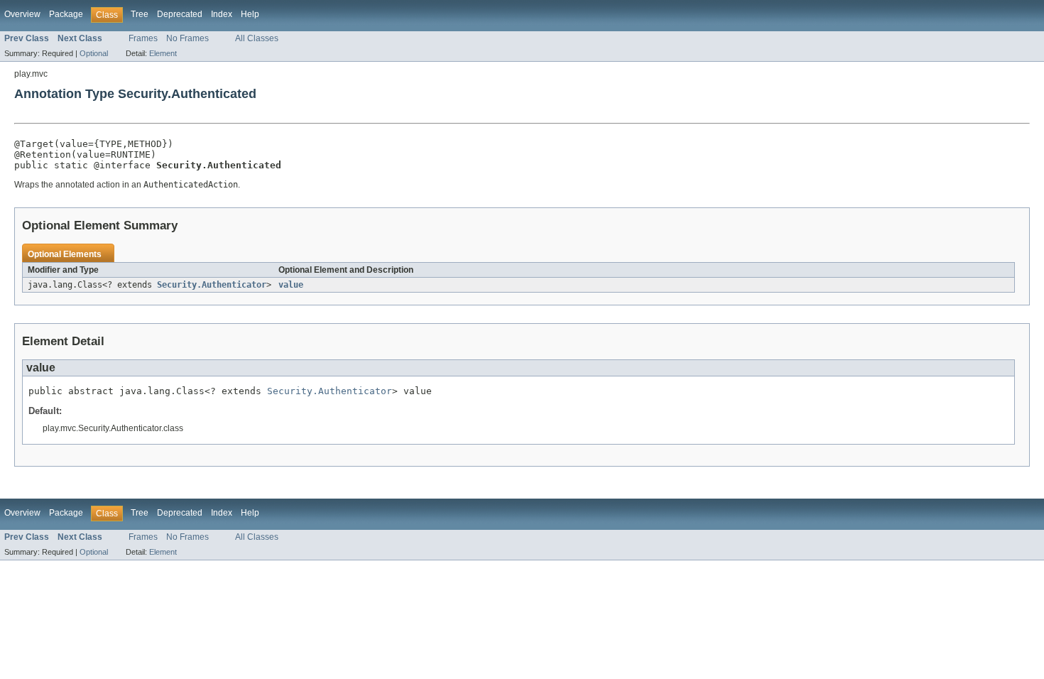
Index (221, 14)
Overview (22, 14)
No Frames (187, 38)
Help (250, 14)
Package (66, 14)
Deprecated (179, 14)
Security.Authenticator (211, 285)
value (290, 285)
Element (163, 53)
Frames (143, 38)
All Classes (256, 38)
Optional (94, 53)
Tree (139, 14)
